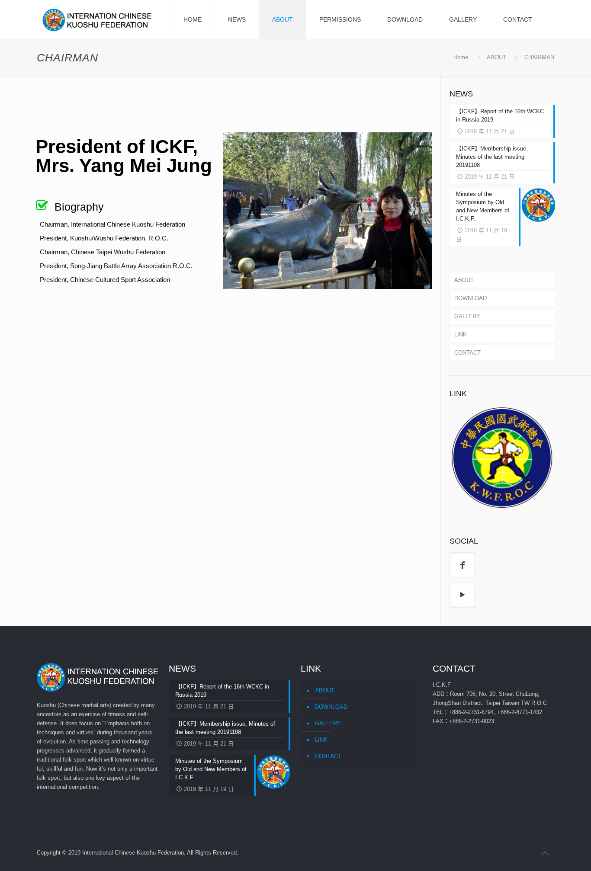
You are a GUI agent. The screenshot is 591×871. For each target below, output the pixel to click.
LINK (460, 334)
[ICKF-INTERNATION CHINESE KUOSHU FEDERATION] (98, 19)
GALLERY (467, 316)
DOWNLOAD (470, 298)
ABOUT (496, 57)
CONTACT (467, 352)
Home (460, 57)
